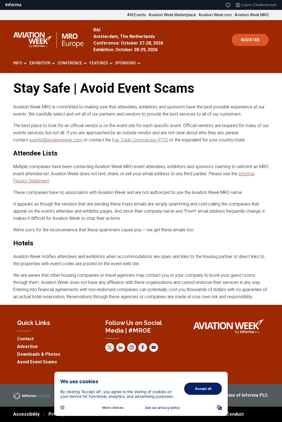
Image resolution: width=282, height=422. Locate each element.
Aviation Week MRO (252, 15)
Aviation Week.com (215, 15)
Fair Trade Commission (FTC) (140, 140)
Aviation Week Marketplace (172, 15)
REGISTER (250, 40)
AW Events (136, 15)
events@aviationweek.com (55, 140)
